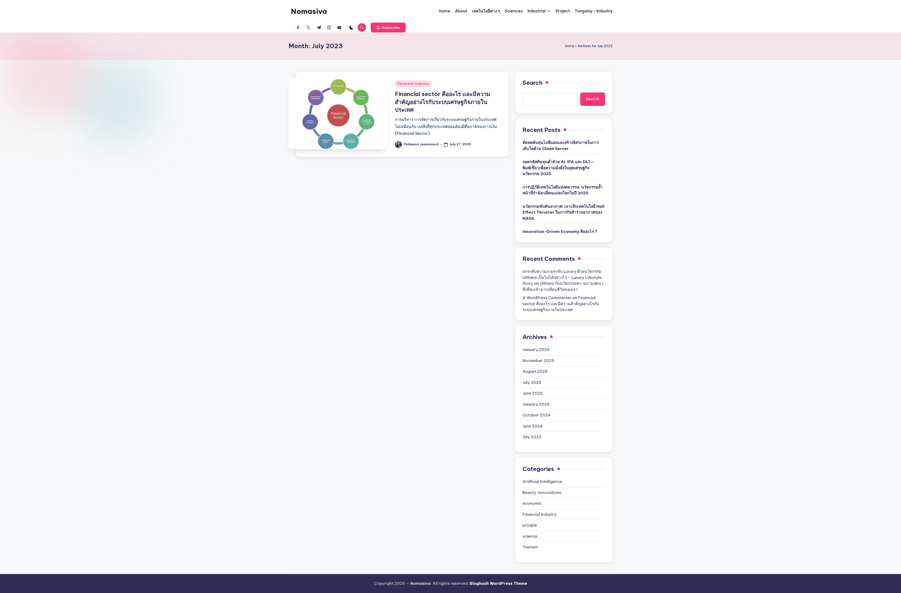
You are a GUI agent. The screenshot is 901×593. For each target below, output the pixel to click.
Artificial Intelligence (542, 481)
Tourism (530, 547)
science (530, 536)
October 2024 (536, 415)
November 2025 (538, 360)
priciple (530, 525)
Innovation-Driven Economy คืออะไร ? (560, 231)
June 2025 (533, 393)
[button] (388, 27)
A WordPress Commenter (547, 297)
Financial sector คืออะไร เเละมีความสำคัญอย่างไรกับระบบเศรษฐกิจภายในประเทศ (442, 101)
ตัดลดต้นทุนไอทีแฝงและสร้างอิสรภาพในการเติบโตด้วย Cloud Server (561, 145)
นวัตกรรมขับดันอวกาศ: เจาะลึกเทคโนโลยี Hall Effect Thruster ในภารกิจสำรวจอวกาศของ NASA (563, 212)
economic (532, 503)
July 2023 (532, 436)
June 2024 (533, 426)
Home (569, 46)
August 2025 (535, 371)
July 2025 (532, 382)
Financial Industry (413, 83)
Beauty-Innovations (542, 492)
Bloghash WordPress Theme (498, 583)
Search (532, 82)
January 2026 (536, 349)
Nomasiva (309, 11)
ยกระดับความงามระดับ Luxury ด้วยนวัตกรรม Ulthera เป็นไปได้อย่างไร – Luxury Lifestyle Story (562, 277)
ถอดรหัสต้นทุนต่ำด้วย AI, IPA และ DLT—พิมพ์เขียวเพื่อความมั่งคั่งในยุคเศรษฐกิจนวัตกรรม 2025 (558, 167)
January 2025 (536, 404)
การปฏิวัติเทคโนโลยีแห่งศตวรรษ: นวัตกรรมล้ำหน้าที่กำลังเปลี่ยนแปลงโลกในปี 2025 (563, 190)
